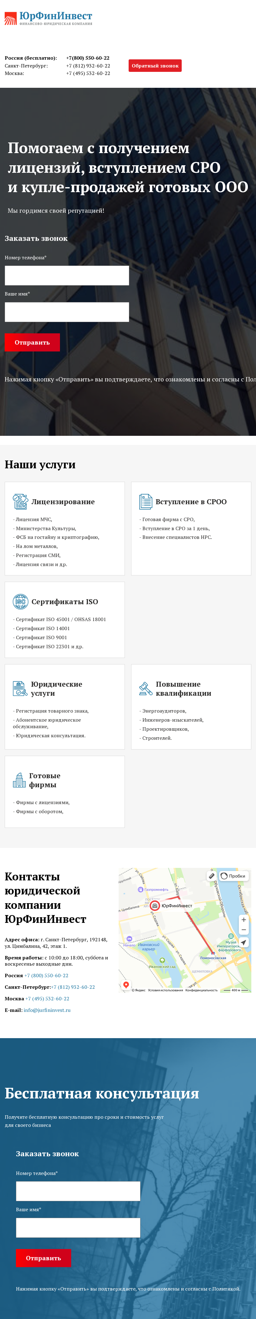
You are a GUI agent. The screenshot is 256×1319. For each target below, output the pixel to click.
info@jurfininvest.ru (47, 1010)
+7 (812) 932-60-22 (88, 65)
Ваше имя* (28, 1209)
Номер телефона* (37, 1173)
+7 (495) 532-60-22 (88, 73)
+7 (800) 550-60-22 (46, 975)
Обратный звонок (155, 65)
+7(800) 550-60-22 (87, 57)
